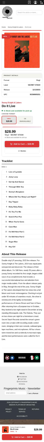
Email (22, 384)
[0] (41, 3)
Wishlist (23, 151)
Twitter (22, 379)
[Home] (7, 12)
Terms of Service (22, 410)
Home (4, 27)
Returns (35, 409)
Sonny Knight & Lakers (15, 27)
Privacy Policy (8, 410)
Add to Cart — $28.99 (24, 144)
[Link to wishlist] (29, 3)
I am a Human (33, 393)
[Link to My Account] (35, 3)
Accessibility (22, 416)
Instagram (22, 381)
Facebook (23, 377)
